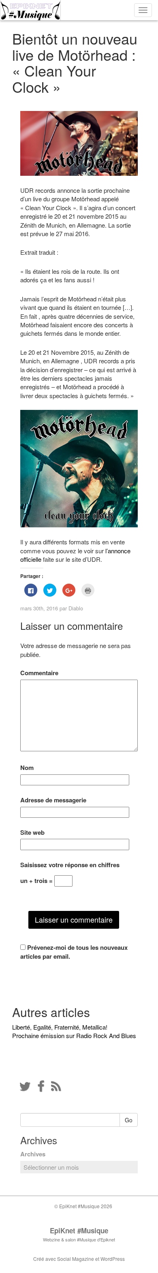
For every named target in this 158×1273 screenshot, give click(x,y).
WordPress (112, 1258)
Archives (32, 1154)
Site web (32, 832)
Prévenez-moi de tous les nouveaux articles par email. (74, 952)
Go (128, 1120)
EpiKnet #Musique (79, 1230)
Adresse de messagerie (53, 800)
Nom (27, 767)
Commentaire (39, 673)
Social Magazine (75, 1258)
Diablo (75, 608)
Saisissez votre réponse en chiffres (70, 865)
